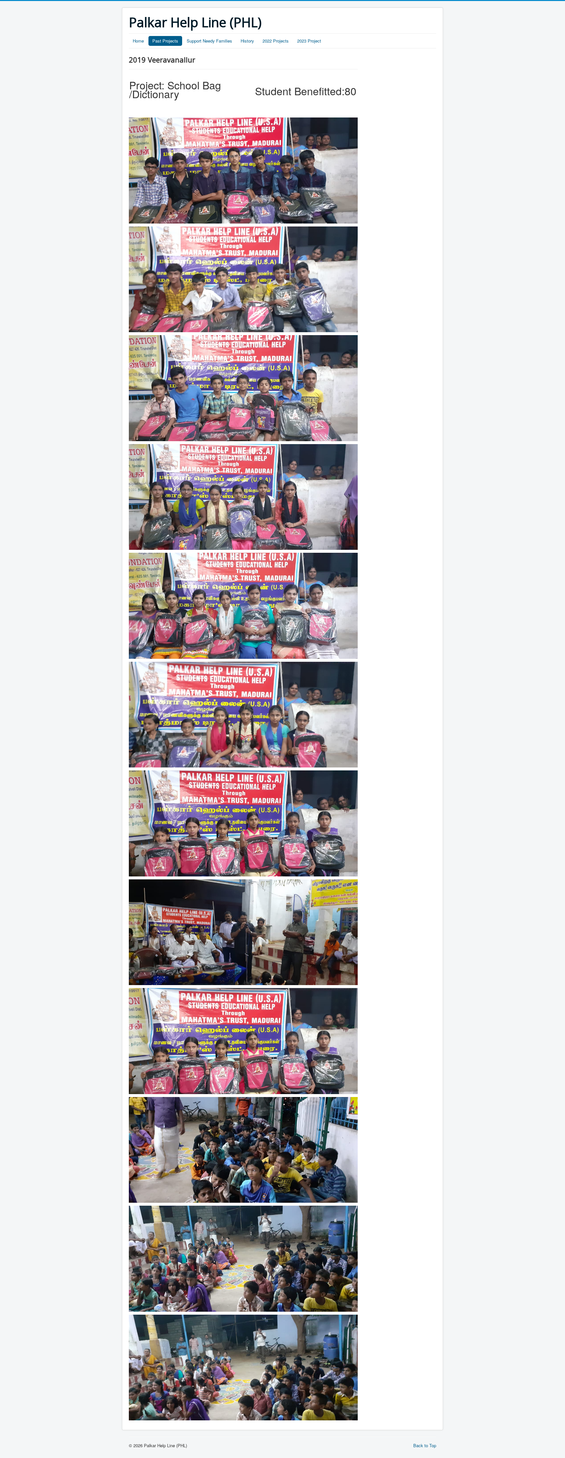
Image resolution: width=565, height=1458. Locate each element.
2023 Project (309, 41)
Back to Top (424, 1445)
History (247, 41)
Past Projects (165, 41)
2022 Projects (276, 41)
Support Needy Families (209, 41)
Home (138, 41)
